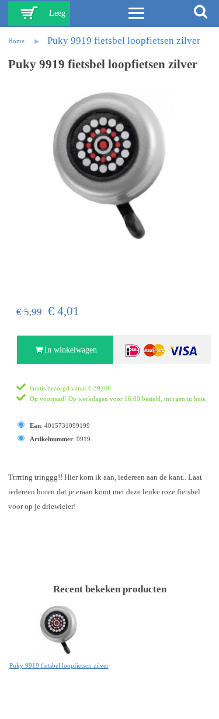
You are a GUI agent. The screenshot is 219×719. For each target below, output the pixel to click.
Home (16, 40)
